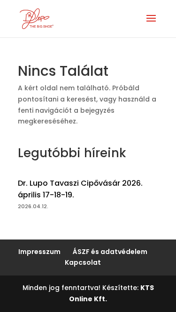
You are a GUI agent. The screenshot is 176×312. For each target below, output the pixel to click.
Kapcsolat (83, 262)
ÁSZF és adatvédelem (110, 251)
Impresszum (39, 251)
